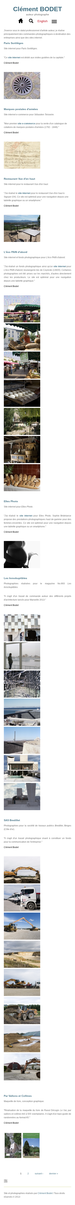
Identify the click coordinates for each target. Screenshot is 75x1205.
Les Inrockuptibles (15, 578)
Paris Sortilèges (13, 43)
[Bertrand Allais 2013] (22, 406)
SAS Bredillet (12, 820)
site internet (14, 57)
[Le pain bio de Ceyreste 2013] (22, 490)
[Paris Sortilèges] (22, 98)
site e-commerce (26, 123)
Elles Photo (11, 501)
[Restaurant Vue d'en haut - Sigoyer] (22, 241)
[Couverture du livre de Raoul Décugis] (22, 1158)
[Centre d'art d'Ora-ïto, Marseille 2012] (22, 809)
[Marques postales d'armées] (22, 168)
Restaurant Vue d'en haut (19, 178)
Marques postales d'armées (21, 109)
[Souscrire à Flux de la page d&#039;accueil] (37, 1181)
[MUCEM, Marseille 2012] (22, 697)
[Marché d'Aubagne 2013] (22, 321)
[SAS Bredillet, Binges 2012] (22, 882)
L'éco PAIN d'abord (15, 252)
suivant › (39, 1173)
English (43, 21)
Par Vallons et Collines (18, 1095)
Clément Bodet (45, 1193)
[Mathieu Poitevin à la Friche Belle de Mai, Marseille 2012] (22, 668)
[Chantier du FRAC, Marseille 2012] (22, 640)
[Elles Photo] (22, 567)
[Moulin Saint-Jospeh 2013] (22, 434)
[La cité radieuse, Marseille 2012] (22, 781)
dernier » (53, 1173)
